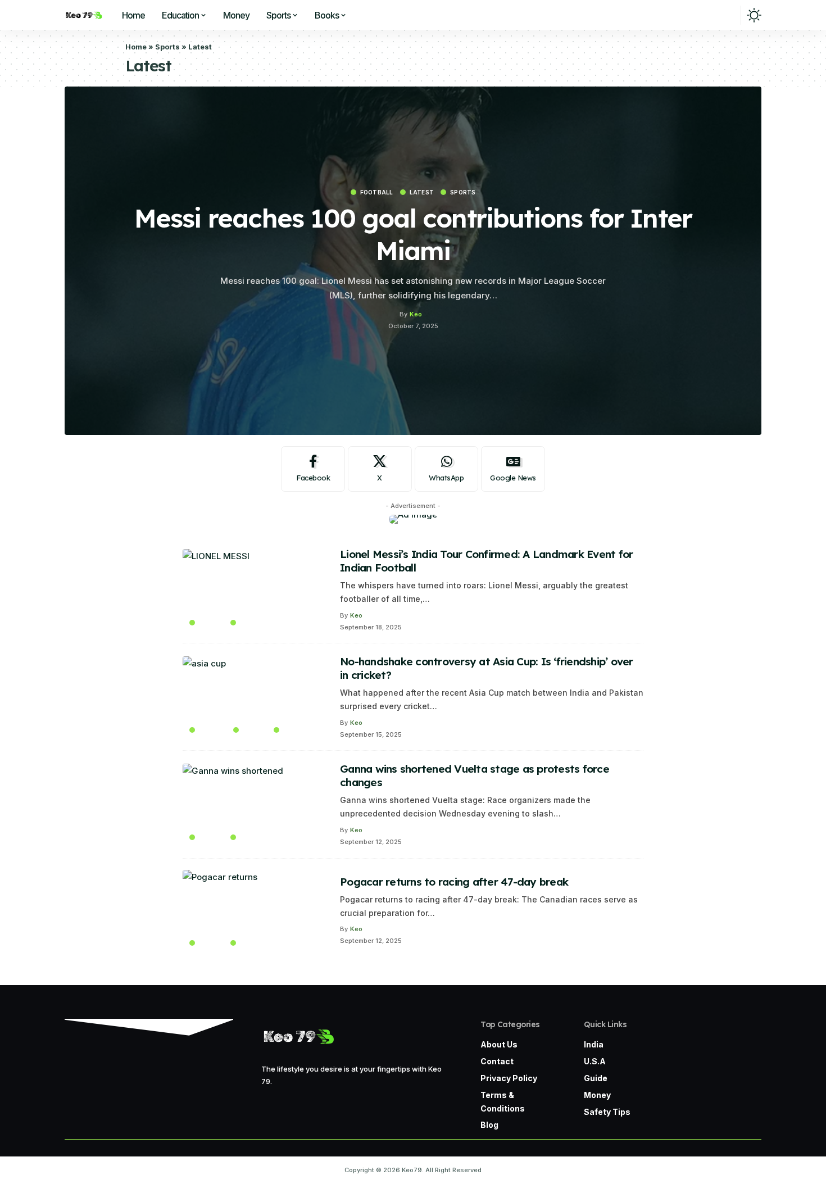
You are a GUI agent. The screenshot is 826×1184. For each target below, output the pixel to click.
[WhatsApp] (447, 469)
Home (136, 46)
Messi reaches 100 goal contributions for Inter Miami (413, 234)
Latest (422, 192)
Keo (416, 314)
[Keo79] (83, 15)
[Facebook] (313, 469)
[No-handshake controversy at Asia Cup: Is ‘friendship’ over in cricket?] (256, 697)
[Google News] (513, 469)
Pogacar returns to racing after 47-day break (454, 881)
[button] (728, 15)
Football (376, 192)
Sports (167, 46)
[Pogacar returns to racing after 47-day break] (256, 911)
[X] (380, 469)
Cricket (212, 730)
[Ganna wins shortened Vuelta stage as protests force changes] (256, 805)
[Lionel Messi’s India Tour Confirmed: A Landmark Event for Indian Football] (256, 590)
